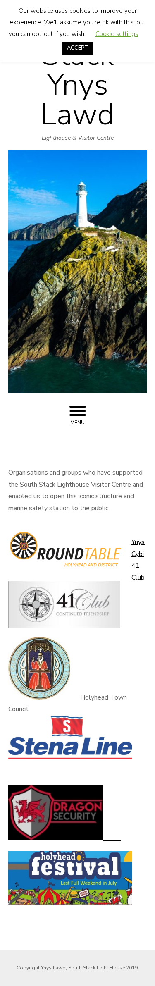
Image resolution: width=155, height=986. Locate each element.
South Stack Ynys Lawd (77, 70)
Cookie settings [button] (116, 34)
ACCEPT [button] (77, 48)
